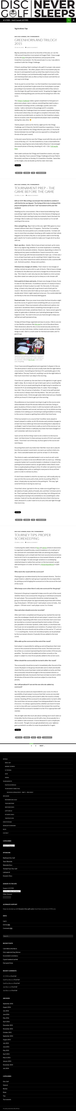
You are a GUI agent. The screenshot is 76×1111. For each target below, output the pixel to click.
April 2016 (6, 1021)
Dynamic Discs (9, 814)
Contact (6, 833)
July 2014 (6, 1068)
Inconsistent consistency (10, 956)
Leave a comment (32, 47)
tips (38, 548)
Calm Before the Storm (10, 948)
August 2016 (7, 1007)
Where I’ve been (10, 766)
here (23, 57)
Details (5, 759)
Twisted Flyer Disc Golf (10, 869)
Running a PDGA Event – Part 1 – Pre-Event (20, 792)
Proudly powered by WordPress (11, 1108)
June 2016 (6, 1014)
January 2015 (7, 1061)
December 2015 (8, 1025)
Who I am (8, 762)
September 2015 (8, 1036)
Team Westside (9, 803)
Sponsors (6, 796)
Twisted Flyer (9, 818)
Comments (7, 928)
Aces (6, 774)
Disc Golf (18, 36)
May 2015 (6, 1050)
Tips (28, 36)
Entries (6, 925)
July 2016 (6, 1011)
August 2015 (7, 1039)
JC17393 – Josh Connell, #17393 (15, 20)
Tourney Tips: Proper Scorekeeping (33, 537)
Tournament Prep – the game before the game (35, 190)
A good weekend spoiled (10, 959)
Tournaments (34, 36)
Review (5, 1089)
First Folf (13, 976)
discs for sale (31, 359)
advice (44, 548)
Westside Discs (9, 807)
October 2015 (7, 1032)
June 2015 (6, 1047)
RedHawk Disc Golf (11, 799)
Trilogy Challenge (23, 101)
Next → (42, 746)
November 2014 (8, 1065)
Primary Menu (73, 20)
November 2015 (8, 1029)
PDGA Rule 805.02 (47, 564)
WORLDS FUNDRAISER (9, 825)
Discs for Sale (7, 822)
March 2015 (6, 1057)
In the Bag (8, 770)
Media (7, 777)
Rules (29, 531)
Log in (5, 921)
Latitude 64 (8, 811)
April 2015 (6, 1054)
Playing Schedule (10, 785)
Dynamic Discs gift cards (26, 909)
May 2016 (6, 1018)
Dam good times (8, 963)
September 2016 (8, 1003)
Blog (4, 829)
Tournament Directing (12, 788)
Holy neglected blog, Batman (11, 952)
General (24, 36)
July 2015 (6, 1043)
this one (37, 324)
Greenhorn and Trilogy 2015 (36, 42)
